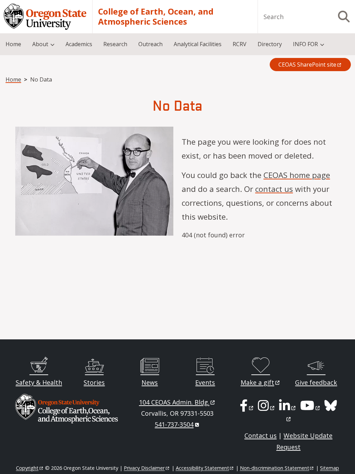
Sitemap (329, 468)
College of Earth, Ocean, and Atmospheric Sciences (156, 17)
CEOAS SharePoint (307, 64)
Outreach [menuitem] (150, 44)
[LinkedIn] (288, 408)
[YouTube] (310, 408)
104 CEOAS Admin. (174, 402)
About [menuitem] (40, 44)
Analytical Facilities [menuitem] (198, 44)
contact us (274, 189)
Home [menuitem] (13, 44)
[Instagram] (267, 408)
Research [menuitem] (115, 44)
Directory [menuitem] (270, 44)
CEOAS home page (296, 175)
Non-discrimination (274, 468)
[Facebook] (247, 408)
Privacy (144, 468)
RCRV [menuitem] (239, 44)
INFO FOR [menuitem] (305, 44)
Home (13, 79)
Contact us (260, 435)
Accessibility (202, 468)
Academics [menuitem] (79, 44)
